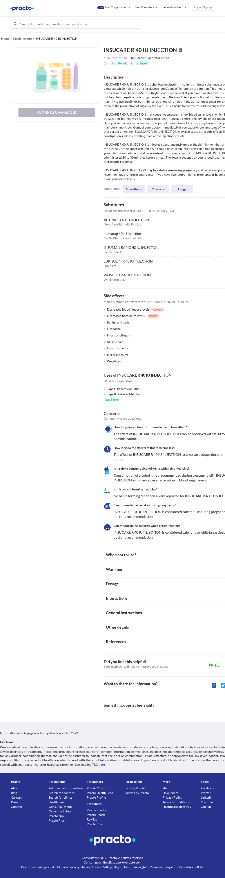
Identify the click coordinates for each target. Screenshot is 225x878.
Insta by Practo (135, 788)
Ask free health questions (66, 788)
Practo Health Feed (100, 793)
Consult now (92, 862)
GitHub (206, 806)
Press (14, 802)
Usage (182, 189)
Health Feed (57, 802)
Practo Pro (94, 824)
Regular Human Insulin (133, 63)
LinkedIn (206, 797)
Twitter (206, 793)
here (102, 764)
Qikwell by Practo (137, 793)
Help (166, 788)
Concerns (158, 189)
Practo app (56, 816)
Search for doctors (61, 793)
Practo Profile (96, 797)
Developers (170, 793)
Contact (16, 806)
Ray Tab (92, 819)
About (15, 788)
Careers (16, 797)
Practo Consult (97, 788)
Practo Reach (96, 815)
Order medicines (60, 811)
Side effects (134, 189)
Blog (14, 793)
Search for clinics (60, 797)
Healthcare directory (177, 806)
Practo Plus (57, 820)
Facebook (207, 788)
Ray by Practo (96, 810)
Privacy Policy (172, 797)
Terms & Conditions (176, 802)
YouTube (207, 802)
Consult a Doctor (60, 806)
